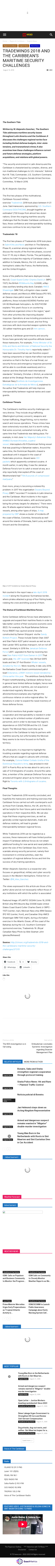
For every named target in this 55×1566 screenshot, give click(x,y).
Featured (20, 1366)
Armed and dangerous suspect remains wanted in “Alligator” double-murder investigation (33, 1123)
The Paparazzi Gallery (13, 1547)
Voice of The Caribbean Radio (17, 1495)
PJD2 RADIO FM (11, 1479)
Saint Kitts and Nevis (15, 244)
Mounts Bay (28, 283)
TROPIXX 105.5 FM (12, 1491)
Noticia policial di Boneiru (30, 1094)
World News (35, 46)
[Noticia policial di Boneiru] (9, 1097)
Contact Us (33, 1549)
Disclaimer (22, 1549)
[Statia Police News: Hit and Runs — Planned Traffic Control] (9, 1084)
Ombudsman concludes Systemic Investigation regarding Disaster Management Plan (42, 1048)
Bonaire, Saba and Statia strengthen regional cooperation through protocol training (34, 1071)
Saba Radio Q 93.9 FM (14, 1483)
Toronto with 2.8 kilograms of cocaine (28, 781)
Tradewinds (16, 202)
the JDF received (21, 659)
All (12, 1366)
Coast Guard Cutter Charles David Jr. (28, 279)
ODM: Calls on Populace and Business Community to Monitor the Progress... (14, 1278)
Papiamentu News (7, 1100)
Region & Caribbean (17, 41)
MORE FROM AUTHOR (33, 1062)
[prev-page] (4, 1149)
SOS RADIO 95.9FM (12, 1487)
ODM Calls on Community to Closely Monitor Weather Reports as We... (40, 1278)
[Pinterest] (17, 76)
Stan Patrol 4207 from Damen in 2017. (25, 655)
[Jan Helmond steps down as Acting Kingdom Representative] (9, 1110)
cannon (41, 328)
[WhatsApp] (23, 76)
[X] (11, 76)
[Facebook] (5, 76)
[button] (4, 34)
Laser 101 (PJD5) (11, 1471)
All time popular (34, 1366)
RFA (21, 283)
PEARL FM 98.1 (10, 1475)
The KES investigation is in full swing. (14, 1045)
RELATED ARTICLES (12, 1062)
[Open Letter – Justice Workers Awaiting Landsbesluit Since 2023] (9, 1403)
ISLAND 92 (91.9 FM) (13, 1467)
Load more (27, 1440)
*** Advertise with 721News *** (36, 1547)
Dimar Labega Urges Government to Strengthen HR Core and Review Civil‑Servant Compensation (33, 1416)
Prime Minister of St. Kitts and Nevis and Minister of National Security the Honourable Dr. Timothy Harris (27, 346)
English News (32, 41)
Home (5, 41)
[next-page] (8, 1149)
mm (35, 328)
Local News (7, 1301)
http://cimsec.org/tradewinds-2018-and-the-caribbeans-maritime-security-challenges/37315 (26, 946)
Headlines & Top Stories (11, 1272)
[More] (30, 76)
